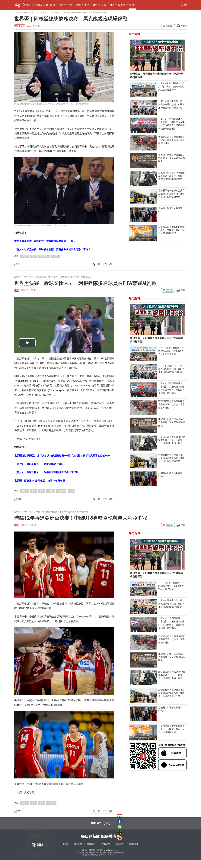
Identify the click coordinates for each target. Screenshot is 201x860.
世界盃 (24, 256)
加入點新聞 (105, 844)
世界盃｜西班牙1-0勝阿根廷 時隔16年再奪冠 (39, 480)
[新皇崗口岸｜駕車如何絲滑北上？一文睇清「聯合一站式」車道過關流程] (143, 233)
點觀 (78, 5)
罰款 (71, 491)
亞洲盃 (24, 803)
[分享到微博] (119, 838)
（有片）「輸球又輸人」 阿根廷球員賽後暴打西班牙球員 (46, 472)
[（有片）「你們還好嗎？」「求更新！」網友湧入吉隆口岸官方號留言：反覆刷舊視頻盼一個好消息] (143, 125)
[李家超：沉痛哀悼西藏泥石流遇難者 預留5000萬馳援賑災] (143, 160)
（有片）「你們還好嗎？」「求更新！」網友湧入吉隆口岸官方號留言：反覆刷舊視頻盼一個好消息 (171, 124)
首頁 (28, 5)
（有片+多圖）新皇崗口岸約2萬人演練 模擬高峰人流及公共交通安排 (171, 86)
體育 (17, 290)
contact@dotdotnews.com (111, 850)
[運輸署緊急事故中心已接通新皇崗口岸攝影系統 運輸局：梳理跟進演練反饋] (143, 196)
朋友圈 (122, 5)
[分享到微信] (119, 827)
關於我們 (91, 844)
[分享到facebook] (119, 821)
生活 (86, 5)
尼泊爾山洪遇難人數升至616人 (170, 210)
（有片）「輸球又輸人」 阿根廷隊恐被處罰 (39, 463)
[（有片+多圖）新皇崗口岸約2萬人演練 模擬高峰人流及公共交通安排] (143, 89)
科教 (112, 5)
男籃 (42, 803)
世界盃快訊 (19, 26)
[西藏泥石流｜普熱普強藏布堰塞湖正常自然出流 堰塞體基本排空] (143, 142)
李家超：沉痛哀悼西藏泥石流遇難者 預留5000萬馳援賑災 (171, 158)
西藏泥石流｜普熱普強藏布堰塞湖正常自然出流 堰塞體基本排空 (171, 140)
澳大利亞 (52, 803)
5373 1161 (92, 850)
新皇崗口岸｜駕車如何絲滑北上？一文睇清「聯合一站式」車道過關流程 (171, 230)
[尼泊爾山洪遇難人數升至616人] (143, 214)
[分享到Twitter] (119, 832)
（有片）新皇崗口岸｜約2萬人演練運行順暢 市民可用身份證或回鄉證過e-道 (171, 104)
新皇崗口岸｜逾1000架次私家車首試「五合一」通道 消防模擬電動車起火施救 (171, 175)
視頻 (61, 5)
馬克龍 (55, 256)
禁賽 (33, 491)
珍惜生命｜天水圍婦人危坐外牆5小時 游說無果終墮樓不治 (156, 75)
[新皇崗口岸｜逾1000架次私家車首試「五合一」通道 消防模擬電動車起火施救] (143, 178)
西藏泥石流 (42, 5)
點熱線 (65, 844)
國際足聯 (61, 491)
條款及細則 (134, 844)
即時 (52, 5)
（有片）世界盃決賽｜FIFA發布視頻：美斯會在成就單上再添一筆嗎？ (52, 249)
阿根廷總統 (44, 256)
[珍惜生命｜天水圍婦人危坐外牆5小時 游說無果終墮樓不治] (157, 55)
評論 (69, 5)
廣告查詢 (78, 844)
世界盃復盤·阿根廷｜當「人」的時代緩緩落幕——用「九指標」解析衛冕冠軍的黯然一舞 (62, 455)
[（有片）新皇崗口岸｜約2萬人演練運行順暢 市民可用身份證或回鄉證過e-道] (143, 107)
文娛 (103, 5)
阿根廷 (51, 491)
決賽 (33, 256)
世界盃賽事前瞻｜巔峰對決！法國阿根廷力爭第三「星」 (45, 241)
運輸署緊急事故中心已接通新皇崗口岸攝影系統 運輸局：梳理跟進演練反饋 (171, 193)
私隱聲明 (119, 844)
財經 (95, 5)
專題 (131, 5)
